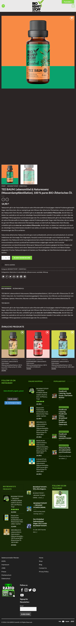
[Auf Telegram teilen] (24, 276)
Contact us (43, 568)
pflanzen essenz (31, 272)
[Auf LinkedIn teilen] (21, 276)
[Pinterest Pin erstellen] (17, 276)
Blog (40, 564)
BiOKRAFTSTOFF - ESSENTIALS (17, 186)
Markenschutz (6, 575)
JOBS (3, 568)
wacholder (39, 272)
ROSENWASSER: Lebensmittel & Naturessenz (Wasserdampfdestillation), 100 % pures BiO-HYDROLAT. (36, 364)
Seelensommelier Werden (10, 558)
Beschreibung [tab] (6, 288)
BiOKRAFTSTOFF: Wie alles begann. (40, 488)
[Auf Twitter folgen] (30, 591)
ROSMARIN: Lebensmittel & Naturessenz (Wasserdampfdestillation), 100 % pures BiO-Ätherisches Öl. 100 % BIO (62, 364)
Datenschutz (5, 578)
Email (21, 606)
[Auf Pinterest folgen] (34, 591)
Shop (40, 561)
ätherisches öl (13, 272)
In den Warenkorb (22, 258)
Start (3, 186)
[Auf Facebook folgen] (22, 591)
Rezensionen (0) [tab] (18, 288)
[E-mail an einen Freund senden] (14, 276)
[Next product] (3, 199)
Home (41, 558)
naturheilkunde (22, 272)
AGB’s (3, 561)
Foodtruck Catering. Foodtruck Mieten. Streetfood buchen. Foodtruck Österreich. (63, 417)
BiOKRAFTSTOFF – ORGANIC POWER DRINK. (40, 505)
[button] (3, 6)
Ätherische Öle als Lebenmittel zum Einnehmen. (65, 450)
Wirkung (45, 272)
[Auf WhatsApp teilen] (3, 276)
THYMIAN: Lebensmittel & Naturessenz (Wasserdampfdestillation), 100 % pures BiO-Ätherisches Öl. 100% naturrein (11, 365)
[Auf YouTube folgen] (22, 596)
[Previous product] (7, 199)
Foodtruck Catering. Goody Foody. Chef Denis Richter (65, 394)
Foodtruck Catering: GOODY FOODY (65, 436)
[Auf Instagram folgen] (26, 591)
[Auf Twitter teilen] (10, 276)
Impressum (5, 564)
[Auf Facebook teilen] (7, 276)
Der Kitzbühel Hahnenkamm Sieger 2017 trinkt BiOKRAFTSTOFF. (40, 522)
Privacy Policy (43, 571)
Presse (3, 571)
